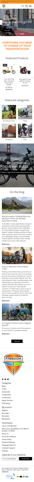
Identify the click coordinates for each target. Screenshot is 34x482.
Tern (25, 139)
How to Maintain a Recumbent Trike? (15, 267)
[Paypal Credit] (10, 479)
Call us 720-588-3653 (9, 426)
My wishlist (6, 419)
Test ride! (7, 30)
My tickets (5, 416)
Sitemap (5, 451)
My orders (5, 413)
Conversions (6, 397)
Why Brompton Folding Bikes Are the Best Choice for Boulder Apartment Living (16, 218)
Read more (6, 244)
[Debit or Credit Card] (21, 477)
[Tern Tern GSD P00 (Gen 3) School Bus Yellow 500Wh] (9, 70)
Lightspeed (5, 471)
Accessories (6, 392)
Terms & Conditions (9, 436)
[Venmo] (27, 477)
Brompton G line (9, 121)
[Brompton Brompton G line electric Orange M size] (25, 70)
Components (6, 395)
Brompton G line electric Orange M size (25, 81)
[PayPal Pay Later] (24, 477)
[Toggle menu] (30, 6)
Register (5, 410)
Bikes (4, 386)
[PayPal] (18, 477)
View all (17, 341)
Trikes (25, 121)
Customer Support (8, 448)
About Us (5, 434)
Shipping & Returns (9, 445)
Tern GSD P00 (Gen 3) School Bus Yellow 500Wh (9, 82)
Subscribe (25, 459)
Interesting (6, 403)
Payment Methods (8, 442)
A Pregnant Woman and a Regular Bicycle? (16, 324)
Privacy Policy (6, 439)
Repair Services (7, 400)
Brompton (9, 139)
